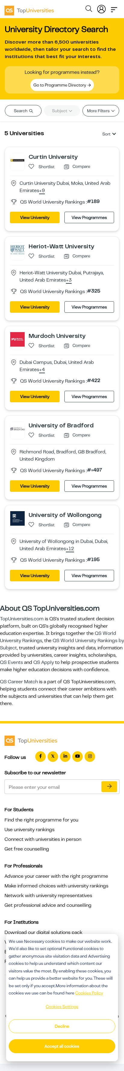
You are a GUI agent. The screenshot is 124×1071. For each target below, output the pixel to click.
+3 (69, 280)
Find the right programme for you (41, 820)
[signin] (101, 8)
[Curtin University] (17, 160)
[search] (88, 10)
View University (34, 217)
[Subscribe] (109, 786)
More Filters (98, 110)
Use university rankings (29, 830)
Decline (62, 1026)
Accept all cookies (62, 1046)
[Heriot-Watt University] (17, 250)
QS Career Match (19, 682)
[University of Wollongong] (17, 518)
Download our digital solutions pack (43, 932)
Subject (60, 110)
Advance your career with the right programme (56, 876)
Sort (106, 134)
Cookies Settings (62, 1006)
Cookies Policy (89, 993)
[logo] (29, 8)
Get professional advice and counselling (48, 905)
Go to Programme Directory (60, 85)
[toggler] (114, 8)
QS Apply (43, 662)
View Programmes (89, 217)
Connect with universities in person (43, 839)
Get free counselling (27, 849)
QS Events (11, 662)
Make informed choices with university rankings (56, 886)
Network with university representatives (48, 896)
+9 (42, 191)
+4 (42, 370)
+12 (70, 549)
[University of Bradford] (17, 429)
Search (21, 110)
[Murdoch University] (17, 339)
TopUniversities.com (22, 619)
